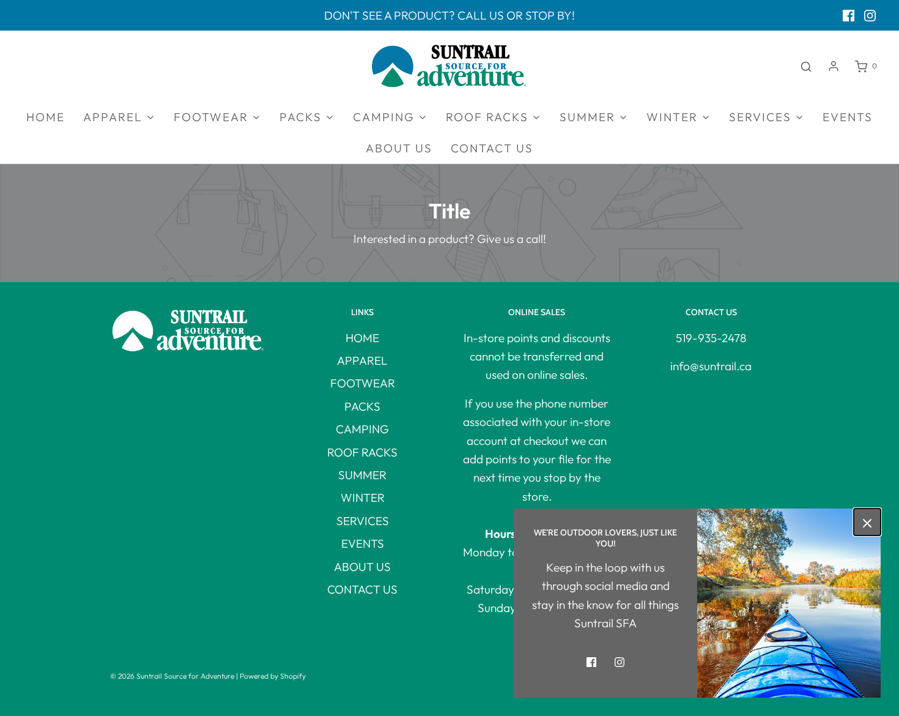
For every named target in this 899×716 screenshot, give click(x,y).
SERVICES (362, 520)
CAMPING (362, 429)
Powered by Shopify (273, 676)
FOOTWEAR (362, 383)
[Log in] (833, 66)
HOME (45, 117)
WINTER (363, 497)
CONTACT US (492, 148)
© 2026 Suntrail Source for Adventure (172, 676)
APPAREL (362, 360)
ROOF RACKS (362, 452)
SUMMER (362, 475)
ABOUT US (399, 148)
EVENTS (848, 117)
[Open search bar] (806, 66)
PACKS (362, 406)
